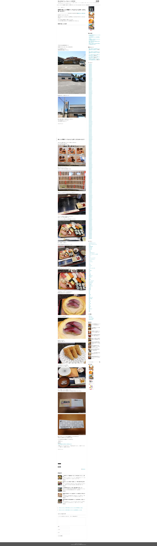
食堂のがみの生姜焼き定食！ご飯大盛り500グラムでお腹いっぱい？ (95, 343)
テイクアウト (91, 261)
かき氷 (90, 250)
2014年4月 (90, 223)
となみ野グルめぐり (92, 252)
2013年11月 (90, 228)
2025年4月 (90, 73)
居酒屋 (90, 288)
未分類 (90, 294)
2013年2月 (90, 238)
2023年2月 (90, 103)
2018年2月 (90, 177)
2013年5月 (90, 234)
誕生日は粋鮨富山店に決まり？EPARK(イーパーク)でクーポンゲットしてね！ (95, 346)
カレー (90, 256)
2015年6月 (90, 214)
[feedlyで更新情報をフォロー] (96, 1)
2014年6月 (90, 220)
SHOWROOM (91, 246)
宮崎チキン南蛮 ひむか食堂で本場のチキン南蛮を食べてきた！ (95, 339)
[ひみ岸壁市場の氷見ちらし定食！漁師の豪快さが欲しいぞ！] (60, 491)
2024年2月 (90, 88)
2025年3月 (90, 74)
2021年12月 (90, 121)
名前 (59, 526)
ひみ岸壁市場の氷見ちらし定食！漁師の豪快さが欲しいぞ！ (73, 487)
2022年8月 (90, 111)
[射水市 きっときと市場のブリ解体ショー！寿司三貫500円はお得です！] (60, 485)
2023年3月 (90, 102)
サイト (59, 532)
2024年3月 (90, 87)
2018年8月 (90, 169)
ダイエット (90, 260)
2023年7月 (90, 97)
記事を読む (64, 497)
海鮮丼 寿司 (83, 13)
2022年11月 (90, 107)
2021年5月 (90, 130)
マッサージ (90, 265)
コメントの (91, 318)
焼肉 (89, 302)
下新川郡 (90, 270)
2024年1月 (90, 89)
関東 (89, 307)
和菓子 (90, 279)
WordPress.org (91, 319)
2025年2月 (90, 75)
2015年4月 (90, 216)
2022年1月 (90, 120)
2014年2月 (90, 225)
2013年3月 (90, 237)
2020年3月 (90, 148)
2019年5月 (90, 159)
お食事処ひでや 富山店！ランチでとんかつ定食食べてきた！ (95, 332)
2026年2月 (90, 69)
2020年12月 (90, 136)
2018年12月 (90, 164)
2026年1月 (90, 70)
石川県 (90, 303)
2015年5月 (90, 215)
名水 (89, 278)
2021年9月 (90, 125)
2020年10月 (90, 139)
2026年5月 (90, 65)
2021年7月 (90, 127)
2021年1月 (90, 135)
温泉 (89, 299)
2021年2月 (90, 134)
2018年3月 (90, 176)
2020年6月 (90, 144)
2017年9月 (90, 183)
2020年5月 (90, 145)
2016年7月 (90, 201)
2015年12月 (90, 206)
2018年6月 (90, 172)
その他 (90, 251)
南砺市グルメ (79, 13)
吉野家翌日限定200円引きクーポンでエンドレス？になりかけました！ (95, 357)
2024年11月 (90, 79)
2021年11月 (90, 122)
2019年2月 (90, 163)
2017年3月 (90, 191)
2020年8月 (90, 141)
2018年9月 (90, 168)
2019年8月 (90, 155)
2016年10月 (90, 197)
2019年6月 (90, 158)
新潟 (89, 292)
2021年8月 (90, 126)
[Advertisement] (65, 130)
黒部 (89, 311)
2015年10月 (90, 209)
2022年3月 (90, 117)
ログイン (90, 315)
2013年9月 (90, 230)
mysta (89, 245)
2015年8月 (90, 211)
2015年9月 (90, 210)
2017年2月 (90, 192)
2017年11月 (90, 181)
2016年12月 (90, 195)
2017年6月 (90, 187)
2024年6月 (90, 83)
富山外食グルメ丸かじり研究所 (66, 1)
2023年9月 (90, 94)
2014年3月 (90, 224)
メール (59, 529)
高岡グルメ (90, 308)
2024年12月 (90, 78)
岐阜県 (90, 289)
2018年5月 (90, 173)
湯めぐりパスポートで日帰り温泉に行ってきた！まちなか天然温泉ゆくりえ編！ (71, 507)
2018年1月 (90, 178)
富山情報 (90, 284)
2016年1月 (90, 205)
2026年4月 (90, 66)
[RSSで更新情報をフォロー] (98, 1)
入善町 (90, 274)
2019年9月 (90, 154)
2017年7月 (90, 186)
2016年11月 (90, 196)
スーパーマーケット (92, 259)
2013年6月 (90, 233)
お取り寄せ (90, 247)
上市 (89, 269)
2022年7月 (90, 112)
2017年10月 (90, 182)
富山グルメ (90, 283)
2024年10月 (90, 80)
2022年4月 (90, 116)
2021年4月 (90, 131)
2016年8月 (90, 200)
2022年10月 (90, 108)
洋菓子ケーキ (91, 297)
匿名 (98, 52)
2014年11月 (90, 219)
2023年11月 (90, 92)
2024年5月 (90, 84)
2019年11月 (90, 153)
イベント (90, 255)
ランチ (90, 266)
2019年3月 (90, 162)
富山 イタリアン (91, 280)
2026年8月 (90, 64)
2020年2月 (90, 149)
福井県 (90, 306)
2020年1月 (90, 150)
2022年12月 (90, 106)
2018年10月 (90, 167)
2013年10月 (90, 229)
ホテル (90, 264)
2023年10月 (90, 93)
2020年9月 (90, 140)
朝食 (89, 293)
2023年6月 (90, 98)
